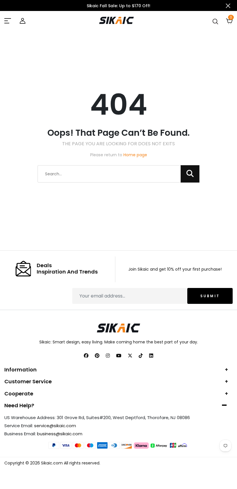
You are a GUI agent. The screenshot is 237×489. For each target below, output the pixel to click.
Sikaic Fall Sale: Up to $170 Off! (118, 6)
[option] (118, 6)
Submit (210, 295)
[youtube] (118, 356)
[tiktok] (141, 356)
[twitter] (130, 356)
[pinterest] (97, 356)
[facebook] (86, 356)
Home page (135, 155)
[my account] (22, 20)
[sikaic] (8, 20)
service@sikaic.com (55, 426)
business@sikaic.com (59, 434)
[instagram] (108, 356)
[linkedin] (151, 356)
